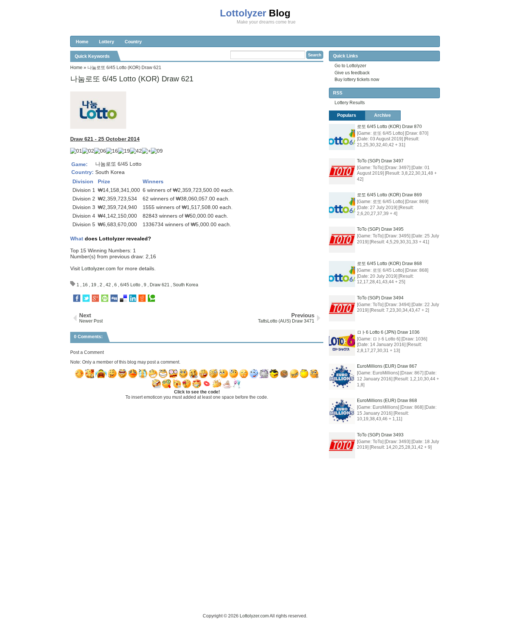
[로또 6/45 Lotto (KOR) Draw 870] (342, 137)
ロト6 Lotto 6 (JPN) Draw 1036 (388, 332)
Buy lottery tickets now (357, 79)
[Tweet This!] (86, 298)
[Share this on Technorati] (151, 298)
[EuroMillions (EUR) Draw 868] (342, 411)
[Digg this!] (114, 298)
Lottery (106, 41)
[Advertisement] (206, 595)
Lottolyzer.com (98, 268)
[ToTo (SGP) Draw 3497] (342, 171)
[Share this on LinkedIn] (132, 298)
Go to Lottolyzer (350, 65)
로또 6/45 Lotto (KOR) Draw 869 (389, 194)
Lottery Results (350, 102)
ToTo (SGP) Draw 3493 (380, 435)
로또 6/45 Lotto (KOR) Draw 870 (389, 126)
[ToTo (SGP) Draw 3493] (342, 445)
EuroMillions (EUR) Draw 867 (387, 366)
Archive (382, 115)
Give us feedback (352, 72)
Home (82, 41)
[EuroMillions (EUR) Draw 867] (342, 377)
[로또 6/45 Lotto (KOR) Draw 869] (342, 205)
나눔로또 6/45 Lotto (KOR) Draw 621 (131, 79)
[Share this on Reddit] (142, 298)
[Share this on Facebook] (76, 298)
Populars (346, 115)
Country (133, 41)
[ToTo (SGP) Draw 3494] (342, 308)
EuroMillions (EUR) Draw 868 (387, 400)
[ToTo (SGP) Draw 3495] (342, 240)
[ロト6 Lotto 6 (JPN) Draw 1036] (342, 343)
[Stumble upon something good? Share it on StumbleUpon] (104, 298)
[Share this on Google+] (95, 298)
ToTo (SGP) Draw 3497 (380, 161)
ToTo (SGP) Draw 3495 (380, 229)
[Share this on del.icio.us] (123, 298)
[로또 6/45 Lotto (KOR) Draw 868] (342, 274)
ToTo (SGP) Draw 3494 (380, 298)
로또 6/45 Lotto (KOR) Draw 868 (389, 263)
